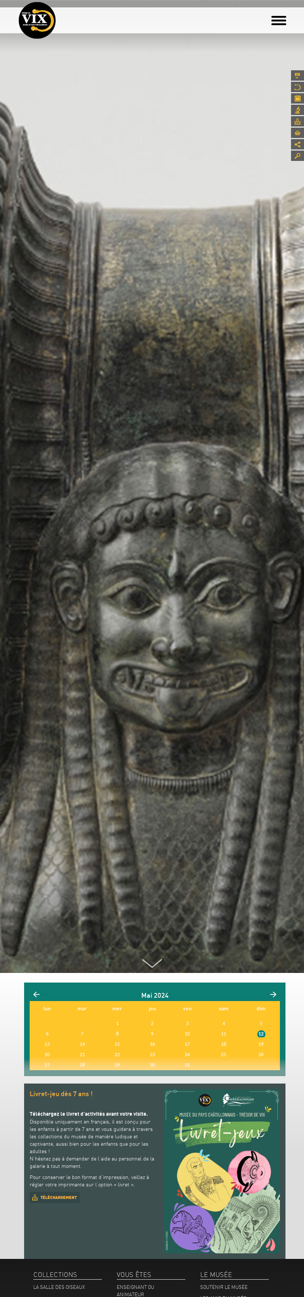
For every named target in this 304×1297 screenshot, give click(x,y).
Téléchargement (58, 1197)
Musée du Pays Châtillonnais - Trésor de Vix (55, 16)
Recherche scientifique (297, 110)
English (297, 75)
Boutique (297, 133)
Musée (297, 87)
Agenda (297, 98)
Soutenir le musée (224, 1287)
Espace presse (297, 121)
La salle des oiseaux (59, 1287)
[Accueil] (37, 20)
